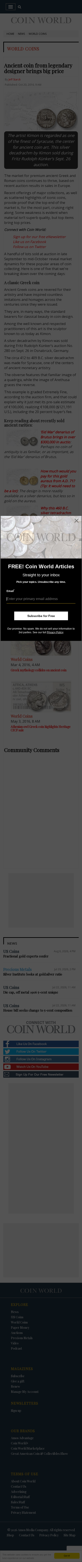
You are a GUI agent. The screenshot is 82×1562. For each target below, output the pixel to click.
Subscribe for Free (41, 616)
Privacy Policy (55, 632)
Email (10, 591)
